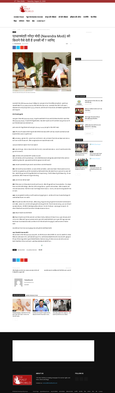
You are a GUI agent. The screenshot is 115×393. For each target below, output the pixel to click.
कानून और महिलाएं (50, 17)
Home (14, 29)
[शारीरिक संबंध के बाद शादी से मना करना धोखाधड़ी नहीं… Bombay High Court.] (79, 127)
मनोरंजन (21, 21)
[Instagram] (28, 288)
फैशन (28, 21)
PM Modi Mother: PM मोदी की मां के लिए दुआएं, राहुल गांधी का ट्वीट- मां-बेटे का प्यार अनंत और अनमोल (21, 314)
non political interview (32, 249)
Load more (88, 133)
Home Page (19, 17)
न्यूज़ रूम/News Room (34, 17)
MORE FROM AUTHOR (32, 295)
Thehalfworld (17, 43)
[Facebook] (95, 1)
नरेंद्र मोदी (40, 249)
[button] (100, 17)
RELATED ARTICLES (19, 295)
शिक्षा (15, 21)
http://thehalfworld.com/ (29, 282)
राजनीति (85, 17)
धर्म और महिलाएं (63, 17)
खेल (33, 21)
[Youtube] (101, 1)
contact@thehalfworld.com (50, 383)
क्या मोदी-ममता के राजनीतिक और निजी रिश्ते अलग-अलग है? (57, 270)
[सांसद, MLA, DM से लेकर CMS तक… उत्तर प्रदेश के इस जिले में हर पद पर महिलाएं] (62, 305)
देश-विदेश (93, 17)
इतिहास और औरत (75, 17)
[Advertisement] (42, 97)
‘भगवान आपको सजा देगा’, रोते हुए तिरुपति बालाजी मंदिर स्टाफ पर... (96, 169)
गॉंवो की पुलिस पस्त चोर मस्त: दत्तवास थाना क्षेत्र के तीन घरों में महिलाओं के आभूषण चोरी (26, 271)
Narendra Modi (21, 249)
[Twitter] (98, 1)
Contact (41, 21)
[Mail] (31, 288)
